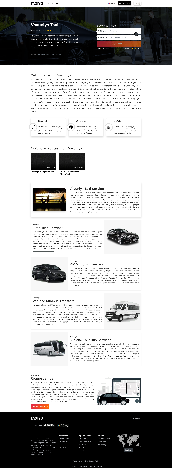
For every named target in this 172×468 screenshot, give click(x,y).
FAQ (61, 445)
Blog (99, 448)
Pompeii (81, 451)
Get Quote (63, 448)
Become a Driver (124, 3)
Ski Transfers (83, 438)
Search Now (120, 44)
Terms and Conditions (80, 461)
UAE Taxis (82, 445)
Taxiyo (33, 54)
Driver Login (101, 441)
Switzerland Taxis (85, 441)
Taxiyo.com (74, 186)
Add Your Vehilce (103, 438)
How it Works (64, 438)
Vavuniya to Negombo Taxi (43, 172)
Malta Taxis (83, 448)
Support (137, 418)
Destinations (54, 3)
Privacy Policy (94, 461)
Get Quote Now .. (39, 406)
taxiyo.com (98, 466)
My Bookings (102, 445)
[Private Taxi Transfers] (37, 3)
